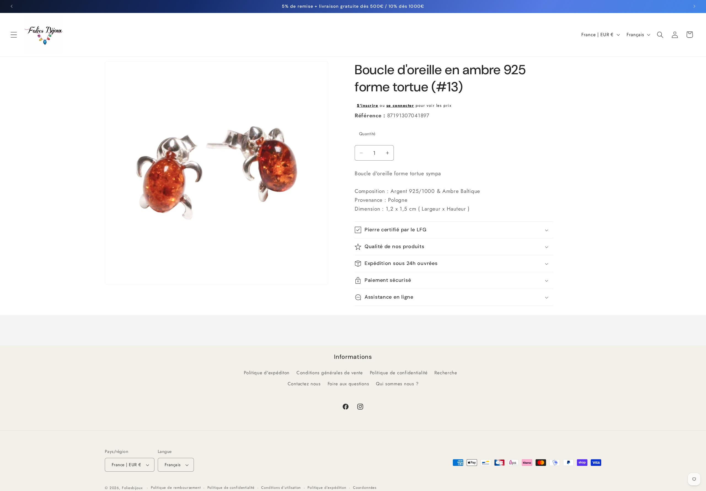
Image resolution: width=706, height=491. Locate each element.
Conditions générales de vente (329, 372)
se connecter (400, 105)
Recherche (445, 372)
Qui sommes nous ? (397, 383)
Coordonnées (364, 487)
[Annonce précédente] (12, 6)
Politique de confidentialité (399, 372)
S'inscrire (367, 105)
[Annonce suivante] (694, 6)
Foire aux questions (348, 383)
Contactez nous (304, 383)
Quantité (367, 134)
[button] (14, 34)
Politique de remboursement (176, 487)
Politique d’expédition (326, 487)
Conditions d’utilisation (281, 487)
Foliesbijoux (132, 487)
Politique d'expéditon (267, 372)
